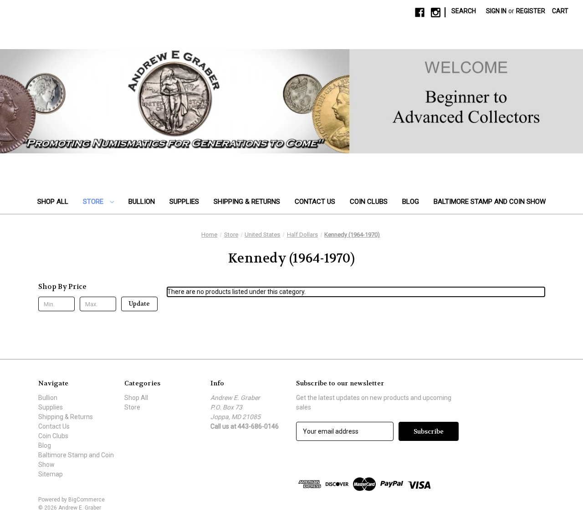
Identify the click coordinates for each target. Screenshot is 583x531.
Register (530, 11)
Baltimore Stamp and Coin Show (490, 201)
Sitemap (50, 474)
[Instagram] (435, 12)
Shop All (52, 201)
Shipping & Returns (247, 201)
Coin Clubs (369, 201)
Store (94, 201)
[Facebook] (419, 12)
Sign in (496, 11)
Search (463, 11)
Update (139, 304)
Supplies (184, 201)
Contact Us (315, 201)
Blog (410, 201)
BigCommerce (86, 499)
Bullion (141, 201)
